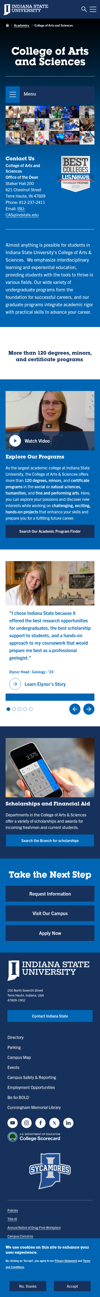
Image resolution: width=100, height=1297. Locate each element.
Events (13, 1067)
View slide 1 (8, 709)
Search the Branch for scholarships (50, 840)
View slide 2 (14, 709)
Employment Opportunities (31, 1087)
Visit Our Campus (50, 913)
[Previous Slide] (74, 709)
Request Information (50, 893)
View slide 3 (19, 709)
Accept (72, 1286)
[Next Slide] (88, 709)
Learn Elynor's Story (38, 684)
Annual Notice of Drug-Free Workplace (34, 1227)
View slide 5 (30, 709)
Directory (15, 1037)
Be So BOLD (18, 1097)
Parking (14, 1047)
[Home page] (7, 25)
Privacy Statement (66, 1260)
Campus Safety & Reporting (31, 1077)
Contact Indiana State (50, 1016)
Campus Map (19, 1057)
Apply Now (50, 933)
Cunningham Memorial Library (34, 1107)
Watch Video (29, 443)
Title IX (12, 1219)
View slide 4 (25, 709)
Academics (22, 25)
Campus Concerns (20, 1236)
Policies (12, 1210)
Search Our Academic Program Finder (50, 531)
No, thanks (28, 1286)
